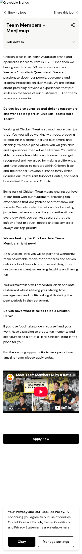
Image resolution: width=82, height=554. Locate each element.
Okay (22, 542)
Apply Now (41, 439)
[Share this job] (73, 25)
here (66, 527)
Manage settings (56, 542)
